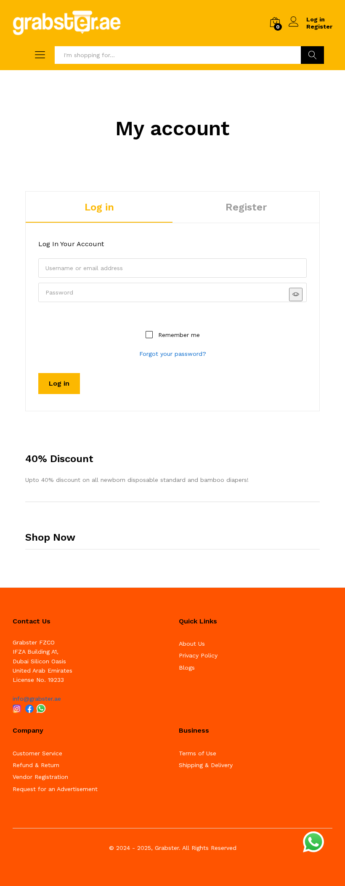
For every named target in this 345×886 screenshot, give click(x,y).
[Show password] (296, 294)
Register (319, 26)
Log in (99, 207)
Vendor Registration (40, 776)
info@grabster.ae (37, 698)
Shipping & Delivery (206, 765)
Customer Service (37, 753)
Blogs (187, 667)
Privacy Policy (198, 655)
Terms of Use (197, 753)
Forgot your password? (172, 353)
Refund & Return (36, 765)
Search (312, 55)
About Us (192, 643)
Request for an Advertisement (55, 789)
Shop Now (50, 537)
